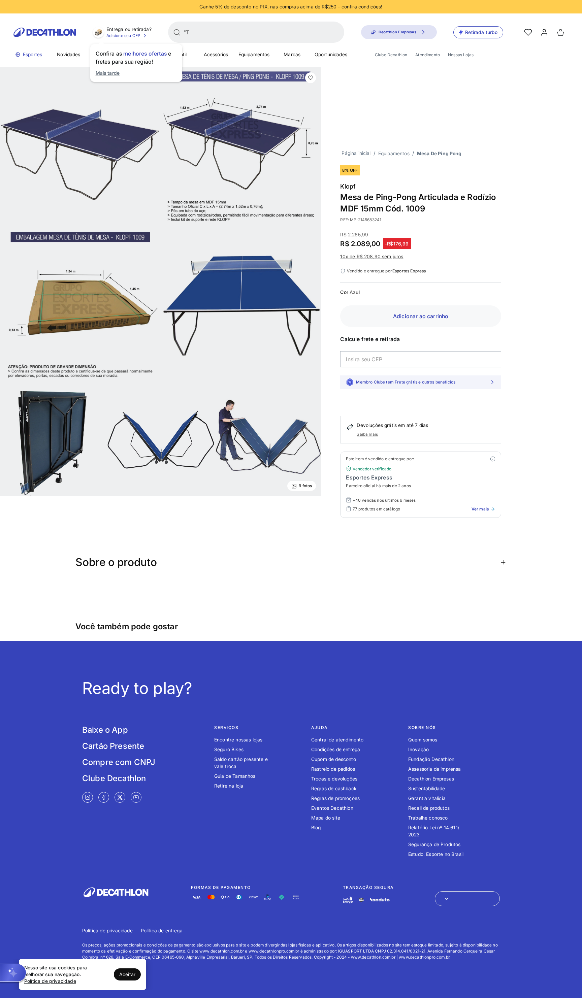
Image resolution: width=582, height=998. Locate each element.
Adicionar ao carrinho (420, 316)
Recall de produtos (429, 808)
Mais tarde (108, 73)
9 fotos (305, 485)
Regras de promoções (335, 798)
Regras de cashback (334, 788)
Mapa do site (325, 818)
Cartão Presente (113, 746)
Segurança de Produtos (434, 844)
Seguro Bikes (229, 749)
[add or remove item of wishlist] (310, 77)
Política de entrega (162, 930)
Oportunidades (331, 54)
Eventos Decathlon (332, 808)
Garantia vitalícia (427, 798)
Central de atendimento (337, 739)
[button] (13, 973)
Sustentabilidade (426, 788)
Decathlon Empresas (431, 778)
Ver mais (480, 508)
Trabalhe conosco (428, 818)
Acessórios (216, 54)
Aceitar (127, 974)
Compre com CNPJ (118, 762)
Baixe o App (105, 730)
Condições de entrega (335, 749)
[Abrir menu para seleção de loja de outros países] (467, 898)
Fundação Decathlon (431, 759)
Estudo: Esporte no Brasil (435, 854)
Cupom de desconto (333, 759)
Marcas (292, 54)
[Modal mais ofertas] (492, 459)
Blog (316, 827)
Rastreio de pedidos (333, 769)
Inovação (418, 749)
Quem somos (423, 739)
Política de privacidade (107, 930)
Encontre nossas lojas (238, 739)
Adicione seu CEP (123, 35)
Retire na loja (228, 786)
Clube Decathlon (391, 54)
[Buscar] (177, 32)
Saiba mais (367, 434)
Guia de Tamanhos (235, 776)
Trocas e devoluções (334, 778)
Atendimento (427, 54)
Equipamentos (254, 54)
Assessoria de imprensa (434, 769)
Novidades (68, 54)
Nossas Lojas (461, 54)
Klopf (348, 186)
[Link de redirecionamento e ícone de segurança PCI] (361, 899)
